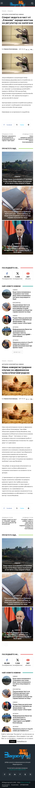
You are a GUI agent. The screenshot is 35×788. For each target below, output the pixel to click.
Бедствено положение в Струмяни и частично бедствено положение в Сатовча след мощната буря (17, 181)
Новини (21, 14)
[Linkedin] (15, 774)
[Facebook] (4, 774)
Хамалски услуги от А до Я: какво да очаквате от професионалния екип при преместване (23, 344)
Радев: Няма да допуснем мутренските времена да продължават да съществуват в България (17, 249)
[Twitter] (30, 774)
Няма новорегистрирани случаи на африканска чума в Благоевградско (25, 139)
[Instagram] (10, 774)
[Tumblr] (25, 774)
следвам (17, 272)
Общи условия (25, 782)
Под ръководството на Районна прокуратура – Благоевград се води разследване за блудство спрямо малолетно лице (17, 215)
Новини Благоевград (10, 49)
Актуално (10, 11)
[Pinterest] (20, 774)
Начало (4, 11)
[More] (28, 125)
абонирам (28, 272)
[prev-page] (3, 258)
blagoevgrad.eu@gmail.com (17, 769)
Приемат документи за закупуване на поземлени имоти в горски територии (9, 138)
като (7, 272)
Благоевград (13, 14)
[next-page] (6, 258)
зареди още (16, 352)
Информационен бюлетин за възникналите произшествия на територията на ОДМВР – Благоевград (22, 332)
